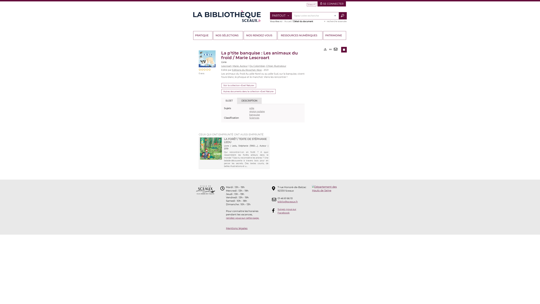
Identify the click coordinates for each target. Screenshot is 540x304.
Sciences (254, 118)
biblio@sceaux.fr (288, 201)
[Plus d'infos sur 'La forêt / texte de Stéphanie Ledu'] (211, 149)
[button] (207, 58)
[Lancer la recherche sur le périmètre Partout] (343, 15)
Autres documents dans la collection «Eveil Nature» (248, 91)
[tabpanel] (263, 113)
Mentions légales (237, 228)
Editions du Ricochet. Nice (247, 70)
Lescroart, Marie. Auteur (234, 66)
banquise (254, 114)
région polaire (257, 111)
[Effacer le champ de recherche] (335, 15)
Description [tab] (249, 100)
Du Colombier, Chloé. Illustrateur (267, 66)
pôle (251, 108)
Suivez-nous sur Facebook (287, 211)
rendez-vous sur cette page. (242, 218)
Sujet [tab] (229, 100)
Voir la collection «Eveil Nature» (238, 85)
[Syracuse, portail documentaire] (227, 16)
